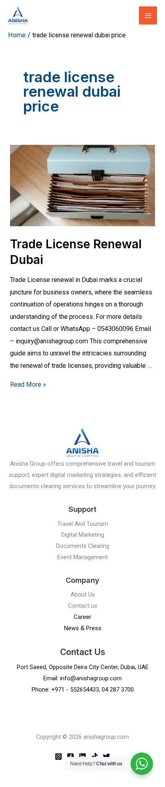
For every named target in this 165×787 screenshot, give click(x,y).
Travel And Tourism (82, 523)
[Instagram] (58, 756)
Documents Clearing (82, 546)
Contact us (82, 605)
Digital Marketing (82, 534)
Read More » (28, 384)
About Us (82, 594)
